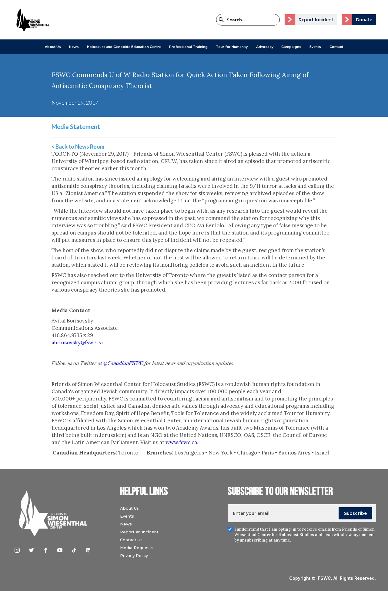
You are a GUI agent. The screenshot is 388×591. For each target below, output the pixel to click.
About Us (53, 47)
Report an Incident (139, 531)
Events (315, 47)
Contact (336, 47)
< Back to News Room (78, 147)
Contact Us (131, 539)
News (126, 524)
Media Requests (136, 547)
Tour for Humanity (232, 47)
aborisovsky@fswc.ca (77, 342)
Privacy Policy (134, 555)
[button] (53, 46)
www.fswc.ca (181, 442)
